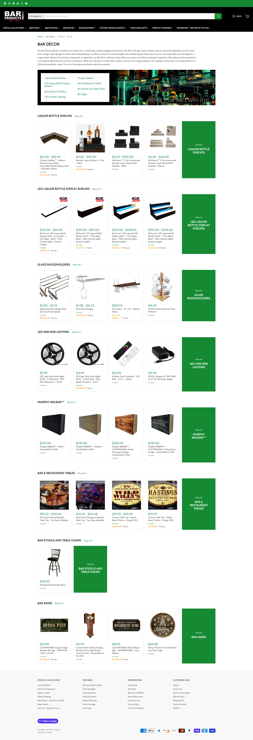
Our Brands (132, 685)
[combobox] (130, 16)
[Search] (218, 16)
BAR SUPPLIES (51, 28)
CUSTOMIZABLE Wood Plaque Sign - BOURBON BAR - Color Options (126, 650)
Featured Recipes (90, 700)
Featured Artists (89, 693)
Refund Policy (179, 696)
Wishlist (176, 708)
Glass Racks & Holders (55, 91)
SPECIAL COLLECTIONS (13, 28)
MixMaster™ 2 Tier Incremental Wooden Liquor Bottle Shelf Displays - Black (126, 163)
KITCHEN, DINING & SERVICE (112, 28)
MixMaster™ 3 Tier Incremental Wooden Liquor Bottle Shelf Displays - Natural (162, 163)
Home (40, 36)
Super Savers (43, 704)
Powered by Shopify (45, 732)
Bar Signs (82, 94)
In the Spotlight (89, 689)
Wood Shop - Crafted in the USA (51, 700)
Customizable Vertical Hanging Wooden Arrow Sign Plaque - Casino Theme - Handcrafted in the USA (90, 651)
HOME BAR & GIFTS (138, 28)
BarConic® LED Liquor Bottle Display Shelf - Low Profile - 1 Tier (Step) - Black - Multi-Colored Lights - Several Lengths (53, 239)
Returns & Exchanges (181, 693)
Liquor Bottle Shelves (55, 78)
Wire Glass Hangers (84, 309)
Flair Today (87, 708)
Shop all (78, 116)
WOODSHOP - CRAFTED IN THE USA (193, 28)
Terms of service (179, 704)
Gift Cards (132, 689)
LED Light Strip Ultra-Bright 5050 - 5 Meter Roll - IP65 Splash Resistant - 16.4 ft (88, 379)
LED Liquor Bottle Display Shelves (57, 84)
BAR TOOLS (34, 28)
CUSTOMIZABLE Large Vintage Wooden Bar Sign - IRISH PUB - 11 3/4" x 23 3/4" (54, 650)
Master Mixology (44, 696)
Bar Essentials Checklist (92, 685)
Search (176, 685)
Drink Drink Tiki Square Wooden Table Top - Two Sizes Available (90, 518)
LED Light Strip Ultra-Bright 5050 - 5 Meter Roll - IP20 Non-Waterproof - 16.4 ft (52, 379)
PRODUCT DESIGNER (162, 28)
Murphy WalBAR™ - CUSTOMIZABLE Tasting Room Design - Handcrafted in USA (162, 449)
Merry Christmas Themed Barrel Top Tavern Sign (162, 649)
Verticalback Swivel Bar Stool (52, 585)
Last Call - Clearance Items (49, 708)
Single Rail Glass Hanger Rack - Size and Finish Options (54, 310)
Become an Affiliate (136, 693)
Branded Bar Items (135, 696)
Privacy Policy (133, 704)
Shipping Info (178, 700)
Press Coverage (89, 704)
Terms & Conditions (136, 708)
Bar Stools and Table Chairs (91, 88)
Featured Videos (89, 696)
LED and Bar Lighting (55, 96)
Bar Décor (50, 36)
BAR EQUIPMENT (87, 28)
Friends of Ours (134, 700)
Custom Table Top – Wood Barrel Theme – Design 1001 (160, 518)
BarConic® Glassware (46, 689)
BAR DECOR (68, 28)
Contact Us (177, 689)
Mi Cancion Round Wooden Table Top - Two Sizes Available (54, 518)
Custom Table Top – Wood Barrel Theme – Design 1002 (125, 518)
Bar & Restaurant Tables (89, 83)
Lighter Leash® (44, 693)
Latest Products (44, 685)
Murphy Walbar (85, 78)
